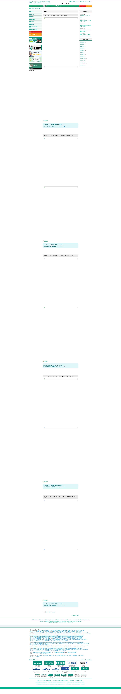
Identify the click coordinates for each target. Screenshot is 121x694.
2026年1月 (82, 56)
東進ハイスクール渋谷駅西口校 (77, 636)
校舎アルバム (87, 619)
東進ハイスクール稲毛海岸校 (58, 648)
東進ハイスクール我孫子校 (37, 648)
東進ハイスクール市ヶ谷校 (42, 630)
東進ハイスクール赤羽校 (57, 631)
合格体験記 (79, 619)
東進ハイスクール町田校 (34, 640)
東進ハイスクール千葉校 (63, 649)
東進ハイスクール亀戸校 (55, 632)
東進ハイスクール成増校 (71, 635)
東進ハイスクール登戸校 (67, 643)
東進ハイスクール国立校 (68, 638)
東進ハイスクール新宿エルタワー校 (78, 630)
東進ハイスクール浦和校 (37, 645)
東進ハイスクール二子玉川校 (44, 638)
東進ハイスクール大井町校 (38, 636)
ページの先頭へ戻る (75, 615)
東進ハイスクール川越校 (74, 645)
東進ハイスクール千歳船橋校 (77, 637)
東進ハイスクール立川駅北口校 (35, 639)
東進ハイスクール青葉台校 (38, 642)
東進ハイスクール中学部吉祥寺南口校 (45, 655)
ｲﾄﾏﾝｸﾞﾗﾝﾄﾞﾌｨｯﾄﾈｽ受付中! (36, 672)
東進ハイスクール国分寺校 (77, 638)
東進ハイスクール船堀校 (53, 633)
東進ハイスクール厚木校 (48, 642)
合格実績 (54, 621)
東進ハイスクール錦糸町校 (74, 632)
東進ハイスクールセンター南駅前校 (36, 643)
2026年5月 (82, 48)
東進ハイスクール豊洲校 (83, 632)
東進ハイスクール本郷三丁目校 (67, 631)
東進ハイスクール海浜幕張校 (69, 648)
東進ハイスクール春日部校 (55, 645)
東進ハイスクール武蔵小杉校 (34, 644)
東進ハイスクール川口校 (65, 645)
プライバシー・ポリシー (63, 622)
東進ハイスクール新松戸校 (54, 649)
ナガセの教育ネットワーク (34, 659)
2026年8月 (82, 42)
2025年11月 (82, 60)
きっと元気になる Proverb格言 (41, 682)
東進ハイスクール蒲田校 (47, 636)
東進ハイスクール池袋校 (76, 633)
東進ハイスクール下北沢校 (34, 637)
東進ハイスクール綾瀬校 (38, 632)
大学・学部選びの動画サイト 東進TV (44, 680)
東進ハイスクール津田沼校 (72, 649)
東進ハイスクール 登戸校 (34, 8)
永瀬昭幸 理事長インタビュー (74, 1)
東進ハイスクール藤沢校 (84, 643)
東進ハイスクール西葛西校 (43, 633)
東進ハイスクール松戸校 (43, 650)
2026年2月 (82, 54)
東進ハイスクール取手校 (47, 652)
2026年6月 (82, 46)
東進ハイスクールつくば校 (37, 652)
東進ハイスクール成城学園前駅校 (55, 637)
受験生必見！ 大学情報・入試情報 (76, 680)
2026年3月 (82, 52)
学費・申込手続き (63, 621)
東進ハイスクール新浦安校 (44, 649)
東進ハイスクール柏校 (78, 648)
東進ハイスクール (83, 1)
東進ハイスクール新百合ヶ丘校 (78, 642)
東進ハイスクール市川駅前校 (48, 648)
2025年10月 (82, 62)
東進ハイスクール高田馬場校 (34, 631)
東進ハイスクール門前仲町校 (63, 633)
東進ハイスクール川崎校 (57, 642)
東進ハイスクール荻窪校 (34, 635)
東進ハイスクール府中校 (82, 639)
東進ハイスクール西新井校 (34, 633)
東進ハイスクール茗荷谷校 (77, 631)
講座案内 (46, 621)
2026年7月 (82, 44)
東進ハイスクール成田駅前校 (83, 649)
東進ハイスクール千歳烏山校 (66, 637)
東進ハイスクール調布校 (53, 639)
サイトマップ (89, 1)
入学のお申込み (78, 621)
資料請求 (73, 621)
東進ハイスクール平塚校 (76, 643)
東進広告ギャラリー (32, 68)
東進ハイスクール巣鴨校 (62, 635)
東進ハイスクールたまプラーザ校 (47, 643)
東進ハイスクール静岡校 (59, 652)
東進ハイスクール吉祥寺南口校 (58, 638)
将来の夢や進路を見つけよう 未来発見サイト (57, 682)
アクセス (51, 619)
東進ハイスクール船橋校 (34, 650)
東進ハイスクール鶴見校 (58, 643)
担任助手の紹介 (67, 619)
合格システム (42, 621)
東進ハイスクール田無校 (45, 639)
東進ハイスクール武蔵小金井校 (52, 640)
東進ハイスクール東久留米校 (73, 639)
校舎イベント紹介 (74, 619)
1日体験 (49, 622)
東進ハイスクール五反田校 (56, 636)
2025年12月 (82, 58)
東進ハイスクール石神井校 (52, 635)
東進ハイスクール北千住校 (64, 632)
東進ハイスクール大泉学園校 (85, 633)
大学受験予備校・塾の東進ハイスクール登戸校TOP (40, 619)
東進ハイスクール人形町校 (44, 631)
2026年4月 (82, 50)
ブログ (83, 619)
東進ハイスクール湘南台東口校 (67, 642)
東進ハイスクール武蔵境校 (63, 640)
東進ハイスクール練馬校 (80, 635)
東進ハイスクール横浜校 (44, 644)
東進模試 (57, 621)
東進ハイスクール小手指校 (83, 645)
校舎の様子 (55, 619)
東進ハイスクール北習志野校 (34, 649)
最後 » (53, 612)
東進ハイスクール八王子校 (62, 639)
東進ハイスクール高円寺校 (43, 635)
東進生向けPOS (69, 621)
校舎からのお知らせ (60, 619)
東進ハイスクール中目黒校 (34, 638)
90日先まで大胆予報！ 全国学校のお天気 (60, 680)
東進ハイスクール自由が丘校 (44, 637)
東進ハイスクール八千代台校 (61, 650)
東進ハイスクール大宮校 (46, 645)
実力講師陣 (50, 621)
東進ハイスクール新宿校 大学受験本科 (64, 630)
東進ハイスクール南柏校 (51, 650)
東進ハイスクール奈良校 (72, 652)
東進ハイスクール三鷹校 (43, 640)
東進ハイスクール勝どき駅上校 (52, 630)
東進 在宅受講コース (45, 653)
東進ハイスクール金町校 (46, 632)
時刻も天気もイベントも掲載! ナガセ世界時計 (75, 682)
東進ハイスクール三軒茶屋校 (67, 636)
